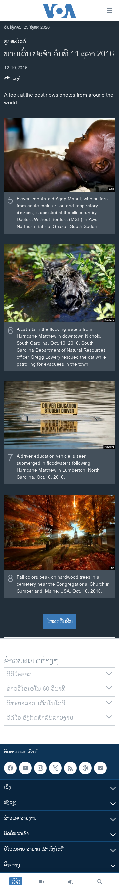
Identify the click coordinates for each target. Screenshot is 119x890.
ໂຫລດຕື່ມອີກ (60, 621)
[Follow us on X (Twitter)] (55, 768)
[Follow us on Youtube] (25, 768)
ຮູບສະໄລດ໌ (15, 41)
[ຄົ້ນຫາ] (100, 881)
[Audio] (71, 881)
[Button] (12, 80)
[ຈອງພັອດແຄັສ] (100, 768)
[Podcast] (85, 768)
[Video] (42, 881)
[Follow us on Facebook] (10, 768)
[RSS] (70, 768)
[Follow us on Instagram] (40, 768)
